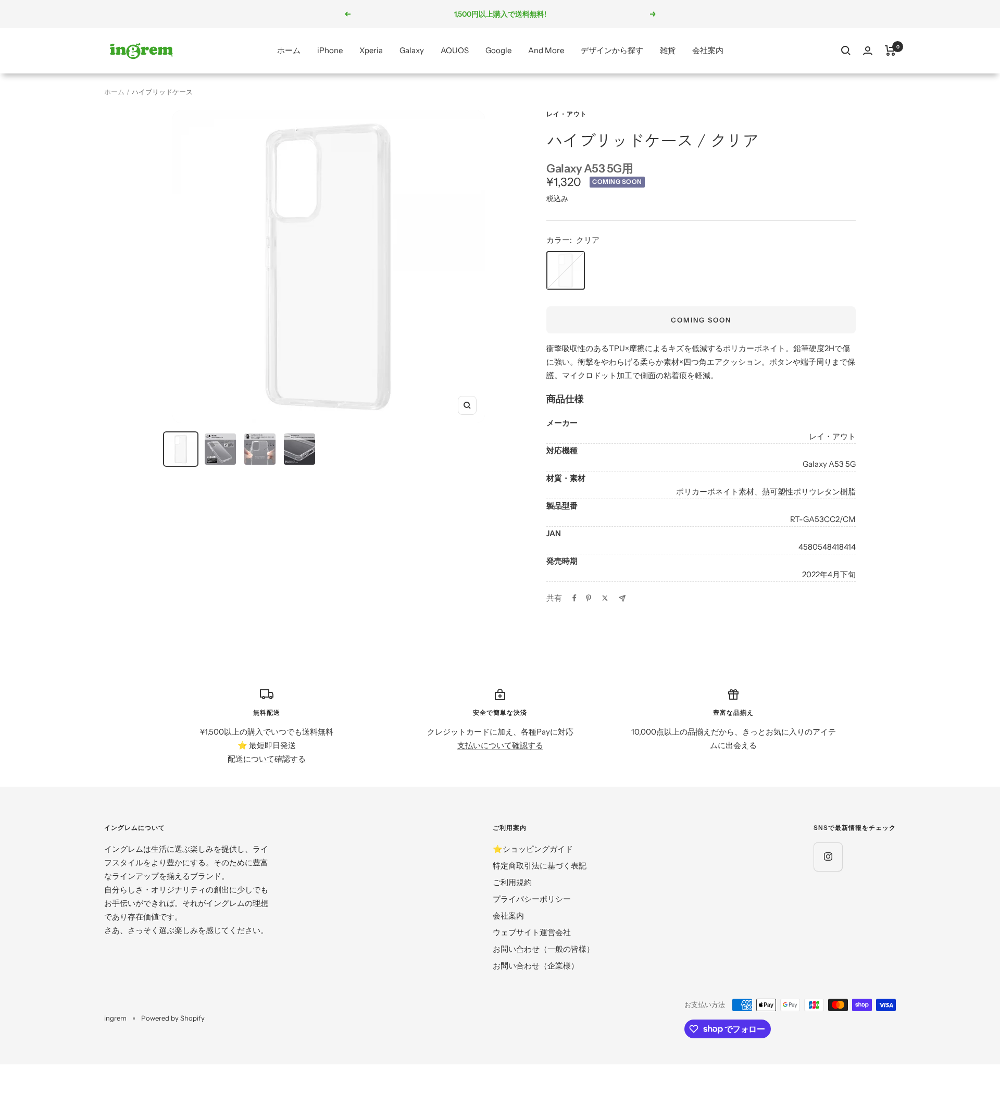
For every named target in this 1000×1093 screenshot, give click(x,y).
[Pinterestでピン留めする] (588, 598)
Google (498, 50)
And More (546, 50)
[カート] (890, 50)
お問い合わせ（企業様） (536, 966)
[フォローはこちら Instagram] (828, 856)
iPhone (330, 50)
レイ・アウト (566, 114)
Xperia (371, 50)
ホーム (289, 50)
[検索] (846, 50)
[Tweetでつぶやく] (605, 598)
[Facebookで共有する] (574, 598)
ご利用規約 (512, 882)
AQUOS (455, 50)
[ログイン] (867, 50)
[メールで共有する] (622, 598)
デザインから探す (612, 50)
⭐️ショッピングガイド (533, 849)
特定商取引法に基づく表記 (539, 866)
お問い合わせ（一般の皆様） (543, 949)
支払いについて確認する (500, 745)
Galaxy (411, 50)
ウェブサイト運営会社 (532, 932)
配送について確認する (267, 759)
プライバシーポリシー (532, 899)
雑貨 (668, 50)
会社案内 (707, 50)
